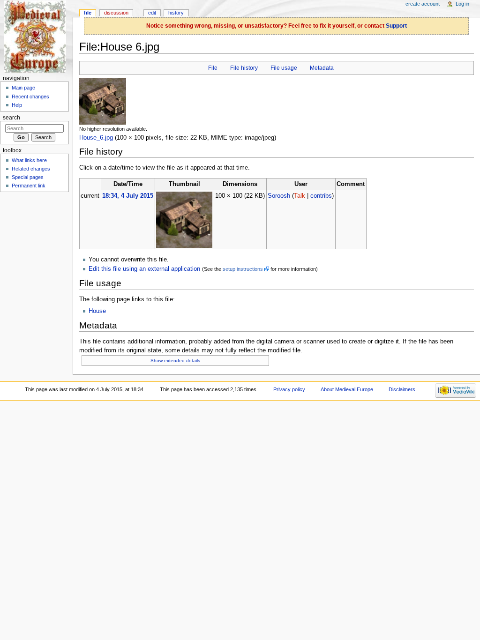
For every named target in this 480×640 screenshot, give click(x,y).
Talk (299, 196)
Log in (462, 4)
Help (17, 105)
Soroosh (279, 196)
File (213, 68)
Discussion (116, 12)
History (176, 12)
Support (396, 25)
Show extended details (175, 360)
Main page (23, 87)
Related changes (31, 168)
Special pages (28, 177)
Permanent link (28, 185)
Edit (152, 12)
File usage (283, 68)
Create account (422, 4)
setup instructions (243, 269)
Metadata (322, 68)
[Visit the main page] (36, 36)
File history (244, 68)
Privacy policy (289, 389)
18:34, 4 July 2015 (127, 196)
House (97, 311)
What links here (29, 160)
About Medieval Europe (347, 389)
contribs (321, 196)
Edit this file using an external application (144, 269)
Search (11, 117)
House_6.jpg (96, 137)
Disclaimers (402, 389)
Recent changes (30, 96)
